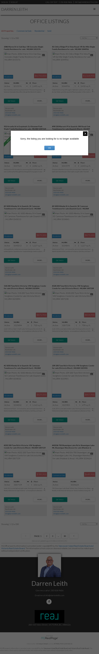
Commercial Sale (24, 31)
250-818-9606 (10, 113)
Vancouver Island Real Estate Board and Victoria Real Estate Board (66, 648)
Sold (49, 31)
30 (65, 536)
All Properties (7, 31)
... (58, 536)
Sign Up (14, 2)
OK (49, 148)
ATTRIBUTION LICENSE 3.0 (63, 644)
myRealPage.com (49, 638)
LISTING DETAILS (11, 101)
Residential (39, 31)
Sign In (4, 2)
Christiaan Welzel (42, 644)
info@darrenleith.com (12, 115)
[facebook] (49, 601)
